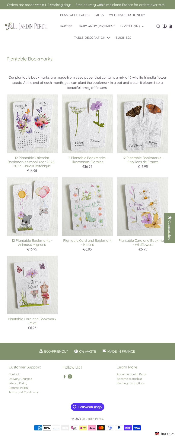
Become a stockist (129, 379)
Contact (14, 374)
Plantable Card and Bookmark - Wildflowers (143, 242)
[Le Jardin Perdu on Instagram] (70, 377)
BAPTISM (67, 26)
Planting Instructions (131, 383)
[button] (165, 434)
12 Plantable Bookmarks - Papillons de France (142, 160)
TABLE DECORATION (90, 38)
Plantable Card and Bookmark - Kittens (87, 242)
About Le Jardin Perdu (132, 374)
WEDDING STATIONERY (127, 15)
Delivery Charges (20, 379)
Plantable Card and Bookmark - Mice (32, 321)
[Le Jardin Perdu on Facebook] (65, 377)
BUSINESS (123, 38)
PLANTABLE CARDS (75, 15)
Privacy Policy (18, 383)
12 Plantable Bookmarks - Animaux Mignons (32, 242)
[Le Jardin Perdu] (26, 26)
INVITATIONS (130, 26)
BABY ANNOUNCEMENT (97, 26)
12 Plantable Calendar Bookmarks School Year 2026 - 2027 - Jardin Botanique (32, 162)
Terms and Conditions (23, 392)
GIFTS (99, 15)
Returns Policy (18, 388)
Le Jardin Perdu (92, 418)
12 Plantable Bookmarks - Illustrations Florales (87, 160)
